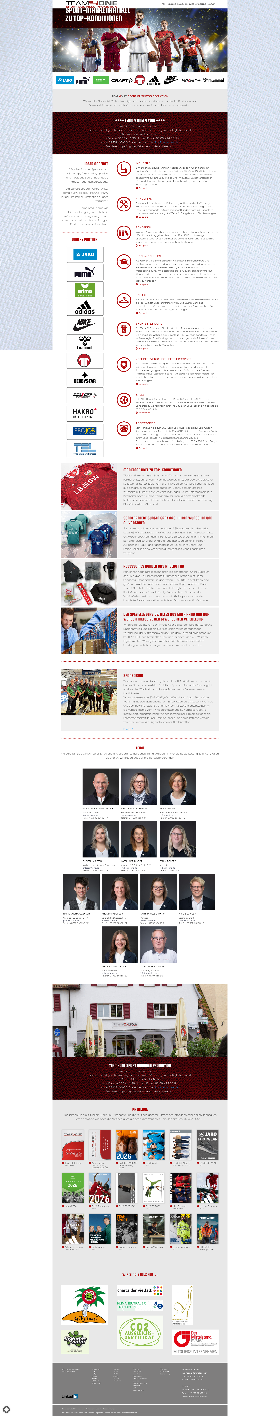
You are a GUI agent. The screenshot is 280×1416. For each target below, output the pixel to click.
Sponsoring (200, 4)
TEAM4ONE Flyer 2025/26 (73, 1164)
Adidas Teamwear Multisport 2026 (74, 1248)
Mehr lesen (144, 413)
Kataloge (172, 4)
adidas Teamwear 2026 (209, 1207)
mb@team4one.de (187, 921)
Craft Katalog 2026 (98, 1248)
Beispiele (143, 188)
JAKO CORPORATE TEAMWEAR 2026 (181, 1164)
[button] (6, 1409)
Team (164, 4)
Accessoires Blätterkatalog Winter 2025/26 (100, 1165)
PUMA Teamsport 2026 (100, 1207)
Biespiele (143, 348)
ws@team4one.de (91, 815)
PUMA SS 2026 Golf (153, 1207)
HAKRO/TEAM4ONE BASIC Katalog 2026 (128, 1165)
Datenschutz (67, 1409)
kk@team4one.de (147, 921)
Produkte (189, 4)
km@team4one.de (129, 868)
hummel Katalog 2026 (127, 1248)
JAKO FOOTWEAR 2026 (208, 1164)
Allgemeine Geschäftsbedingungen (101, 1409)
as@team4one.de (109, 973)
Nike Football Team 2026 (179, 1207)
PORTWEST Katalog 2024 (207, 1248)
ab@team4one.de (109, 921)
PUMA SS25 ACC (127, 1206)
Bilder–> (128, 729)
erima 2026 (71, 1206)
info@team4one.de (166, 142)
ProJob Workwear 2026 (182, 1248)
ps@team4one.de (71, 921)
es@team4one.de (129, 815)
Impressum (79, 1409)
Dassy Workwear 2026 (155, 1248)
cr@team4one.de (91, 868)
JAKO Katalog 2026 (152, 1164)
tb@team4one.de (167, 868)
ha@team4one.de (168, 815)
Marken (180, 4)
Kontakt (211, 4)
